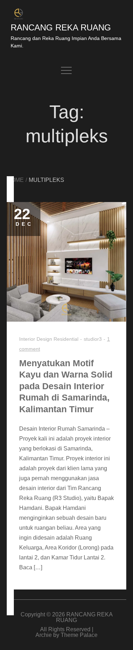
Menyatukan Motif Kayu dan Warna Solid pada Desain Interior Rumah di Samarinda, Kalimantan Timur (65, 386)
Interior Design (35, 339)
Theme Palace (79, 635)
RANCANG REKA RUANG (61, 27)
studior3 (93, 339)
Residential (66, 339)
